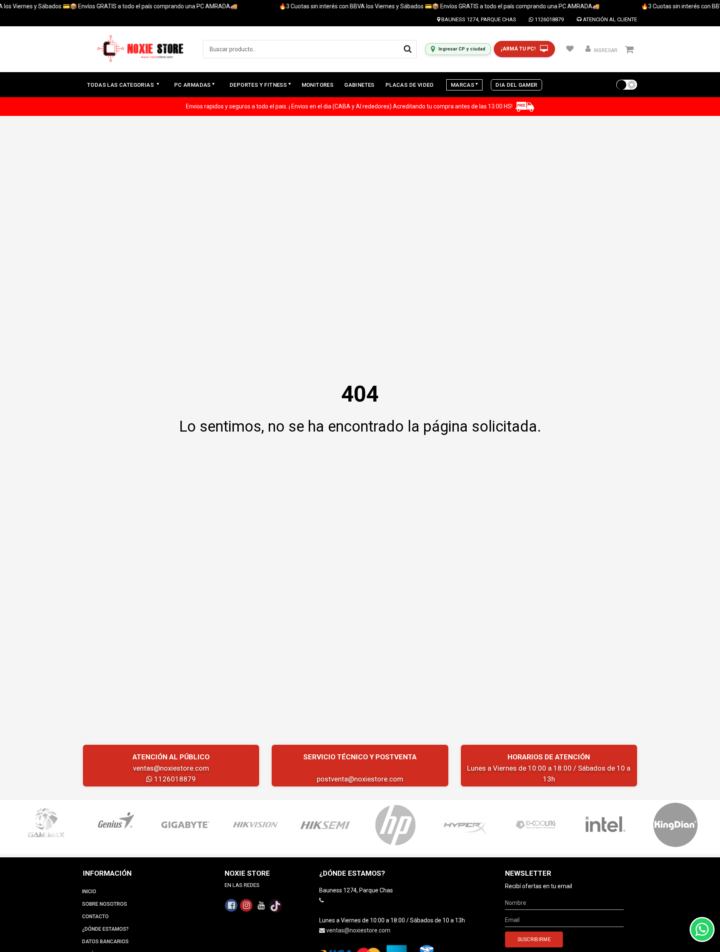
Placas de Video (409, 85)
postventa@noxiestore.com (360, 779)
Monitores (318, 85)
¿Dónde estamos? (105, 929)
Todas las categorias (121, 85)
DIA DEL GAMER (516, 85)
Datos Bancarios (105, 941)
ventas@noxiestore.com (171, 768)
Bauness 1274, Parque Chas (478, 19)
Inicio (89, 891)
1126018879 (548, 19)
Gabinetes (359, 85)
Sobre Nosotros (104, 904)
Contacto (95, 916)
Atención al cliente (609, 19)
